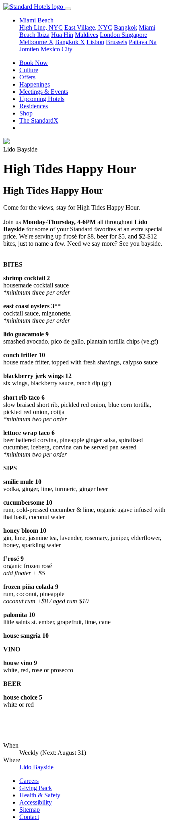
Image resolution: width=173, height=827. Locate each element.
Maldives (86, 34)
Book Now (33, 62)
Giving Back (35, 788)
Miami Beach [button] (36, 20)
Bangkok (125, 27)
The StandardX (38, 120)
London (111, 34)
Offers (27, 77)
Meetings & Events (43, 91)
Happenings (34, 84)
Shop (26, 113)
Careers (29, 780)
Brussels (116, 41)
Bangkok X (70, 41)
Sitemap (29, 809)
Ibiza (43, 34)
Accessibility (35, 802)
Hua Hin (62, 34)
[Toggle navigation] (68, 9)
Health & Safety (39, 795)
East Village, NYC (88, 27)
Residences (33, 106)
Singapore (134, 34)
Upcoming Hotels (41, 98)
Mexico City (56, 49)
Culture (28, 70)
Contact (29, 816)
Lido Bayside (36, 767)
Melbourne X (36, 41)
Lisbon (95, 41)
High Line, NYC (41, 27)
